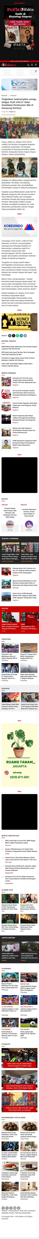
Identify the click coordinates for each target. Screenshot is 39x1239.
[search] (32, 65)
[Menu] (35, 65)
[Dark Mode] (28, 65)
